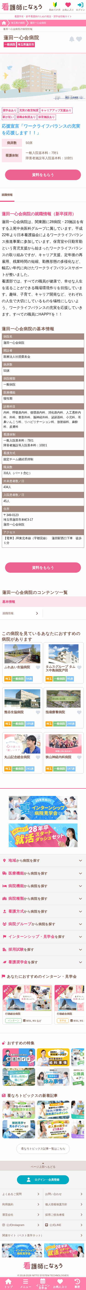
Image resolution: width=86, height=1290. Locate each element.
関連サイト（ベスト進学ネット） (23, 1235)
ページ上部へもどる (43, 1166)
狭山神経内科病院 (58, 757)
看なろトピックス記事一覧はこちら (43, 1148)
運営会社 (7, 1214)
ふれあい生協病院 (17, 667)
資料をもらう (43, 175)
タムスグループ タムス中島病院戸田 (60, 668)
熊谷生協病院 (14, 712)
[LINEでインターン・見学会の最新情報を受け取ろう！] (72, 39)
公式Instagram (15, 1225)
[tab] (43, 860)
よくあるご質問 (12, 1194)
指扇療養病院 (55, 712)
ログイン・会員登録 (47, 1179)
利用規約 (7, 1204)
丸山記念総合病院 (17, 757)
